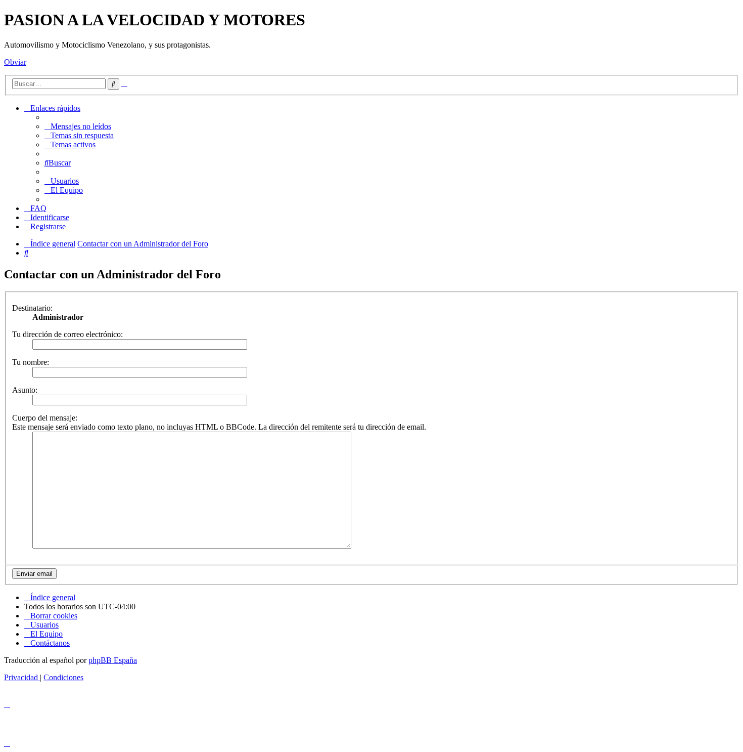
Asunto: (24, 390)
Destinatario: (32, 308)
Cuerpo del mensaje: (44, 417)
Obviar (15, 62)
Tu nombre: (30, 362)
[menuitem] (77, 126)
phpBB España (112, 660)
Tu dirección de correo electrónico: (67, 334)
